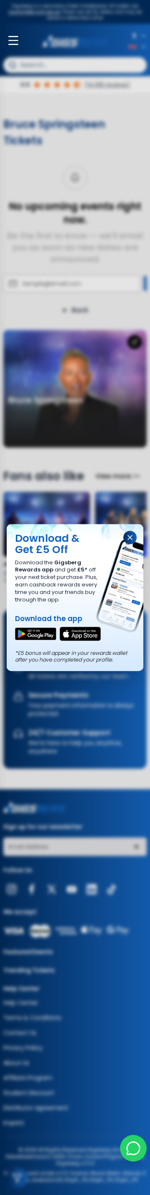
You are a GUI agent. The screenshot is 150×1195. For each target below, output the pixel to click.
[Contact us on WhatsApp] (133, 1148)
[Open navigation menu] (13, 40)
